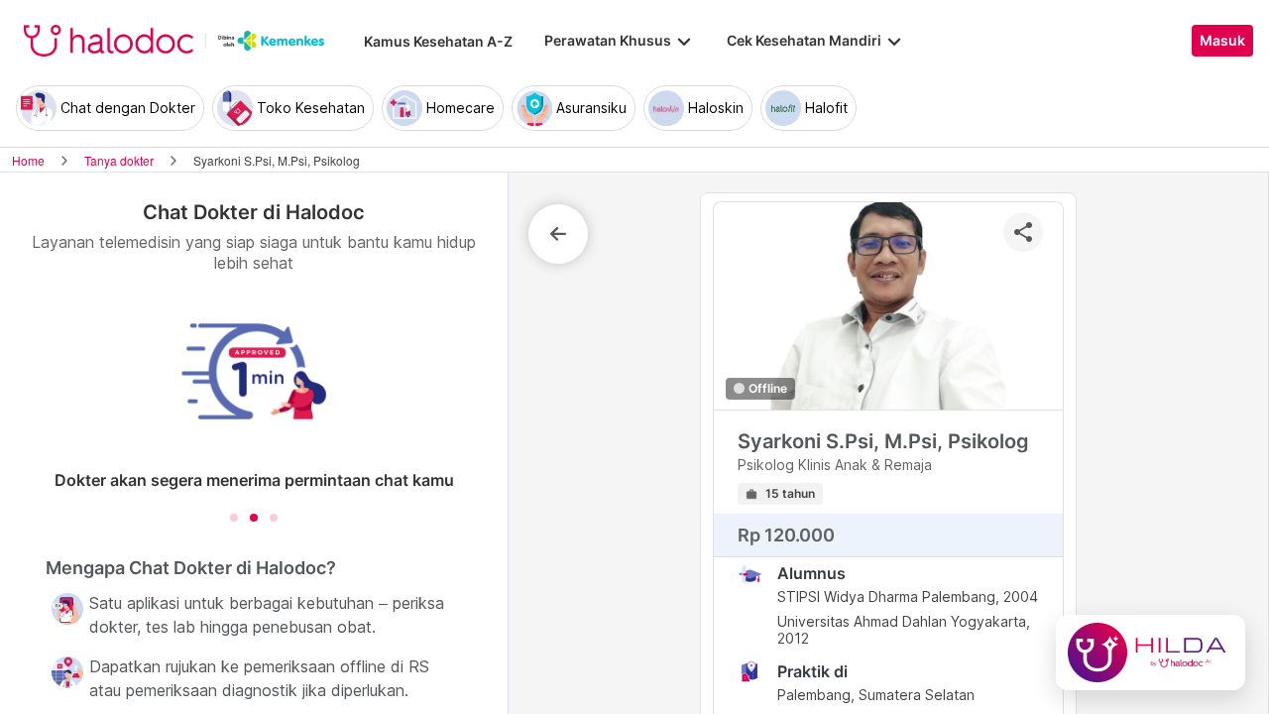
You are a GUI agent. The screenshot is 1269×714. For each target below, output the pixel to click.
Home (28, 160)
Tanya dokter (119, 160)
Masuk (1222, 41)
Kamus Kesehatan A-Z (438, 41)
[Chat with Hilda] (1150, 652)
